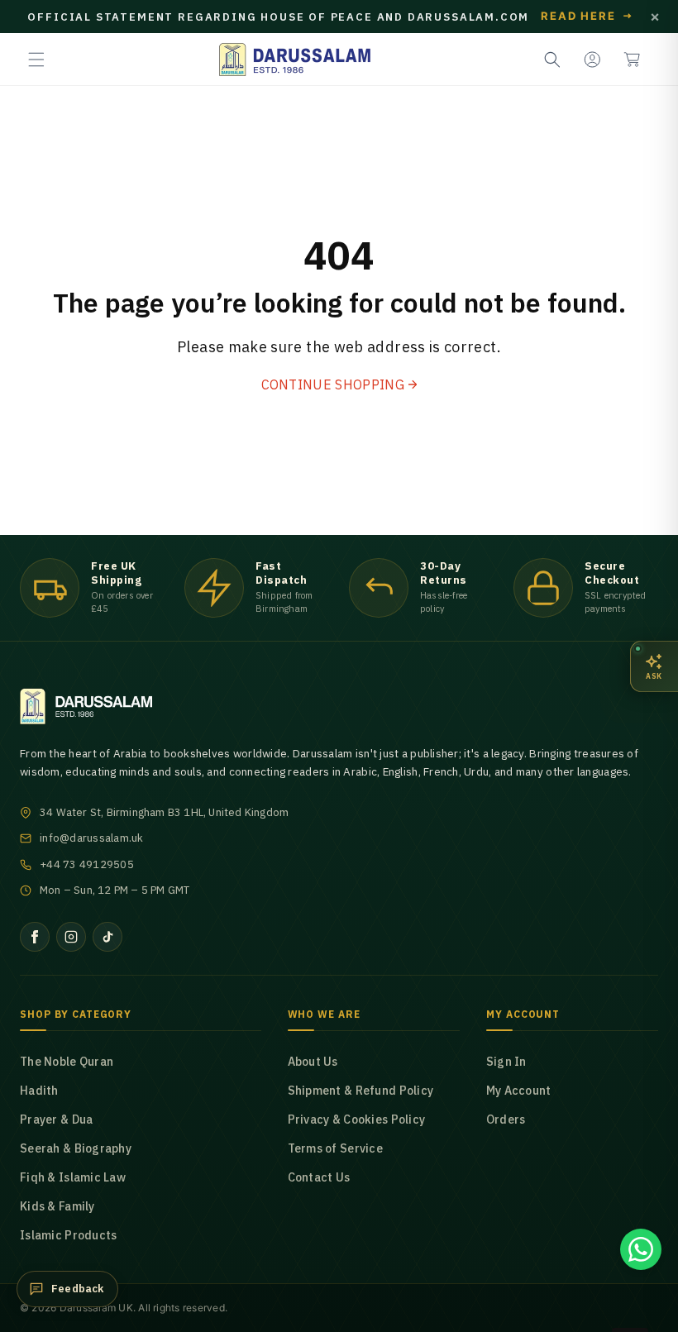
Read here (587, 16)
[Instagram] (71, 937)
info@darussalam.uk (92, 838)
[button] (36, 59)
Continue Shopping (332, 384)
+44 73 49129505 (87, 864)
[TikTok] (107, 937)
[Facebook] (35, 937)
